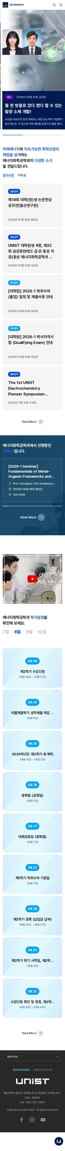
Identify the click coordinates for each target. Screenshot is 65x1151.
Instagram (32, 1119)
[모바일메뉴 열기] (60, 4)
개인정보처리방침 (21, 1069)
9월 (29, 632)
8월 (17, 632)
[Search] (54, 5)
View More (29, 422)
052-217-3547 (35, 1102)
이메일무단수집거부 (43, 1069)
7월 (6, 632)
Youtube (43, 1119)
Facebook (21, 1119)
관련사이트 (12, 1056)
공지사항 (8, 175)
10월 (42, 632)
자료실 (22, 175)
